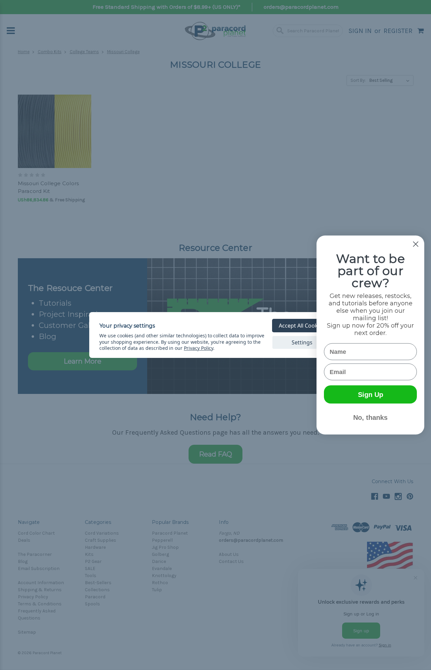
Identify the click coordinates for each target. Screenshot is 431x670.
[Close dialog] (416, 244)
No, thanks (370, 417)
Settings (302, 342)
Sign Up (370, 394)
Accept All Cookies (302, 325)
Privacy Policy (198, 348)
